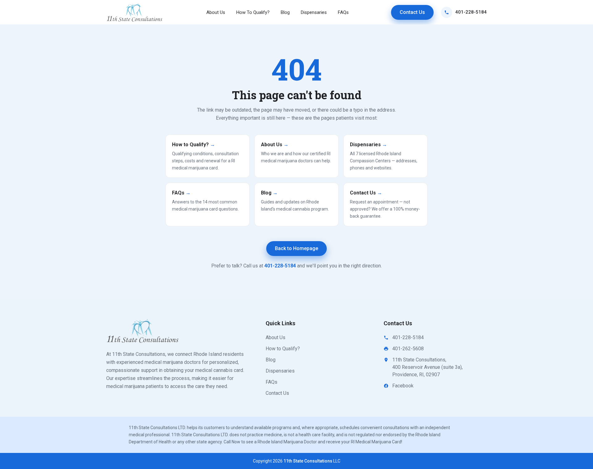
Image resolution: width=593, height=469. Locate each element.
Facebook (403, 386)
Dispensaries (314, 12)
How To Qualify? (253, 12)
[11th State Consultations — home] (135, 12)
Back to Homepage (296, 248)
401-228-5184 (471, 12)
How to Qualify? (283, 349)
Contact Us (412, 12)
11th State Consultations (308, 460)
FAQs (343, 12)
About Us (215, 12)
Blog (285, 12)
